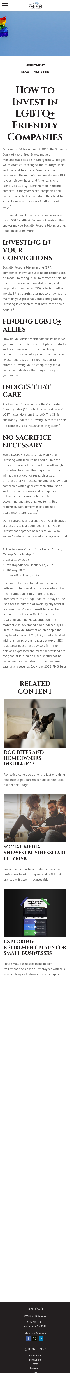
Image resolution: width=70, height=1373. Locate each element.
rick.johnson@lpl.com (35, 1333)
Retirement (35, 1355)
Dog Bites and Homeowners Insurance (24, 758)
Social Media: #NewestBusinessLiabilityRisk (34, 853)
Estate (35, 1363)
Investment (35, 1359)
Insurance (35, 1368)
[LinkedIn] (41, 1338)
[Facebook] (28, 1338)
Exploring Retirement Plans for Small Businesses (35, 947)
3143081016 (39, 1315)
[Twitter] (34, 1338)
